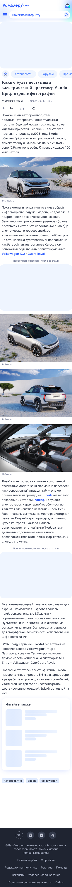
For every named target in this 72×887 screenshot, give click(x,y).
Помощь (61, 867)
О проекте (48, 860)
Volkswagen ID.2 (13, 254)
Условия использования (44, 875)
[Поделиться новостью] (33, 108)
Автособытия (13, 781)
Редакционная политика (21, 867)
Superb (47, 495)
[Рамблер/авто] (26, 5)
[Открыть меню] (4, 15)
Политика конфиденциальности (30, 882)
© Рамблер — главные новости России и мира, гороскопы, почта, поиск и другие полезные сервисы (36, 849)
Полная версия (27, 860)
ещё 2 (19, 100)
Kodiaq (39, 500)
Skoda (53, 134)
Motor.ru (7, 100)
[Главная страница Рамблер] (13, 5)
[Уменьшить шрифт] (4, 108)
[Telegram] (52, 835)
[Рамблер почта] (67, 5)
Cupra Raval (36, 254)
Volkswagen (35, 649)
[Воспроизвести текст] (22, 108)
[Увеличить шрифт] (11, 108)
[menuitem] (5, 74)
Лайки (59, 882)
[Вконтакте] (30, 835)
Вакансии (18, 875)
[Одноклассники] (41, 835)
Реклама (46, 867)
